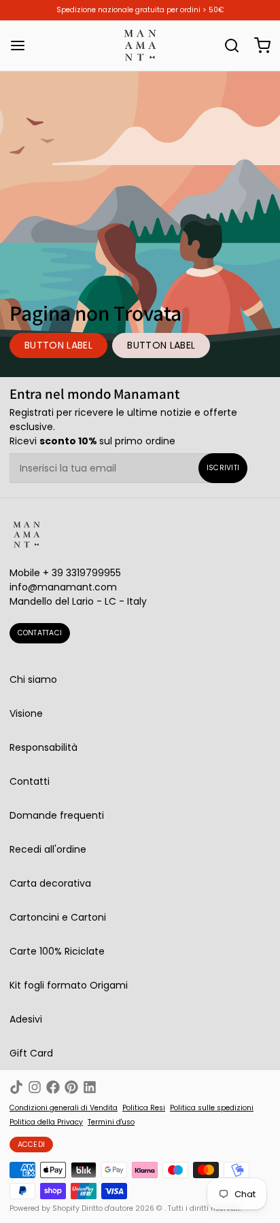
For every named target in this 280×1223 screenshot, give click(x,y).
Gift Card (31, 1053)
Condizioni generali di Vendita (64, 1108)
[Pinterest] (71, 1087)
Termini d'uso (111, 1122)
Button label (58, 345)
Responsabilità (43, 747)
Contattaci (40, 633)
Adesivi (26, 1019)
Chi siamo (33, 679)
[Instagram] (34, 1087)
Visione (26, 713)
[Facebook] (53, 1087)
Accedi (32, 1144)
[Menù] (22, 45)
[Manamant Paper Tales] (140, 45)
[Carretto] (257, 45)
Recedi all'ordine (48, 849)
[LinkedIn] (90, 1087)
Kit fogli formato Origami (69, 985)
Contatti (30, 781)
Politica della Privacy (46, 1122)
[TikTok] (16, 1087)
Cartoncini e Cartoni (58, 917)
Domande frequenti (57, 815)
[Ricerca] (227, 45)
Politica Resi (143, 1108)
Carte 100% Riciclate (57, 951)
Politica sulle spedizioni (211, 1108)
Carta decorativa (50, 883)
